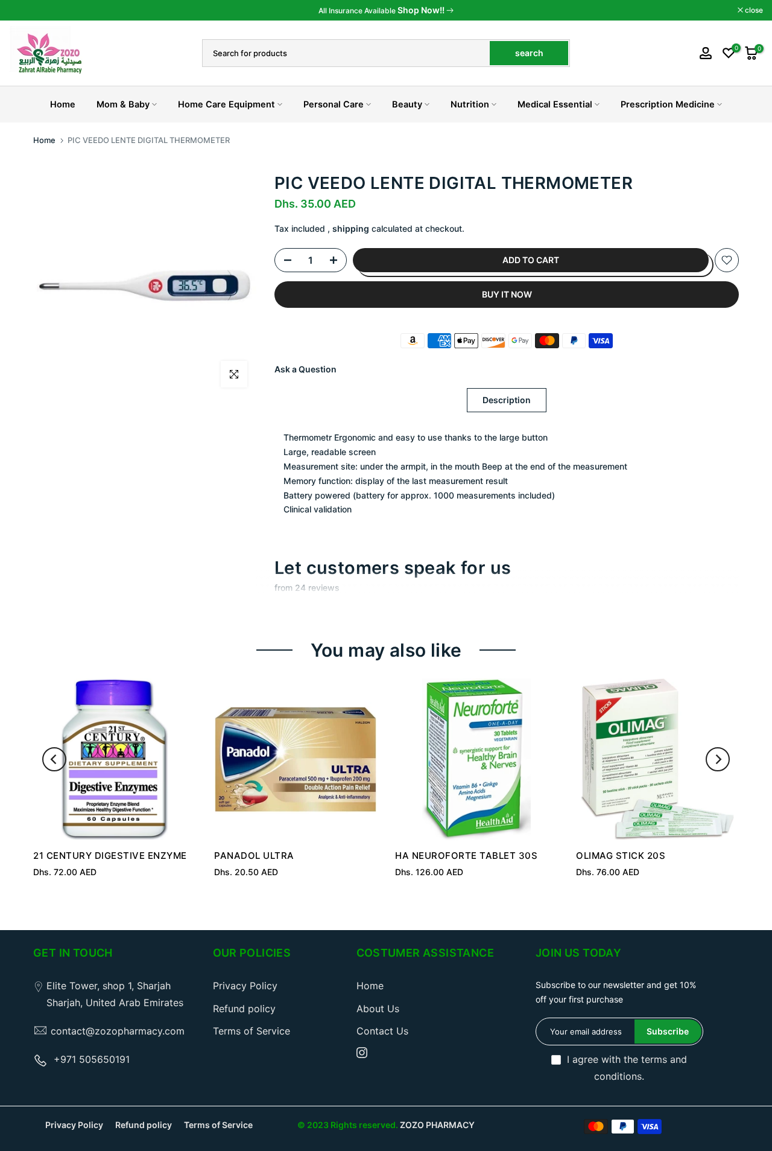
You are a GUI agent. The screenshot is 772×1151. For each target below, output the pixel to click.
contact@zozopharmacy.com (118, 1031)
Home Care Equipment (226, 104)
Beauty (407, 104)
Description (506, 400)
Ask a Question (305, 369)
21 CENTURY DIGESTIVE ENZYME (110, 855)
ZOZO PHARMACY (437, 1125)
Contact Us (382, 1031)
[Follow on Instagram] (361, 1052)
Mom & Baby (123, 104)
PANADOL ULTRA (254, 855)
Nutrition (470, 104)
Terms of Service (251, 1031)
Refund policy (244, 1009)
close (24, 10)
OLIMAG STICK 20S (620, 855)
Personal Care (333, 104)
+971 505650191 (92, 1059)
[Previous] (54, 759)
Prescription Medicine (668, 104)
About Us (377, 1009)
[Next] (718, 759)
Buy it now (507, 294)
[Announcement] (386, 10)
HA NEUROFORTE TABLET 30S (466, 855)
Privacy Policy (245, 986)
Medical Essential (554, 104)
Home (62, 104)
